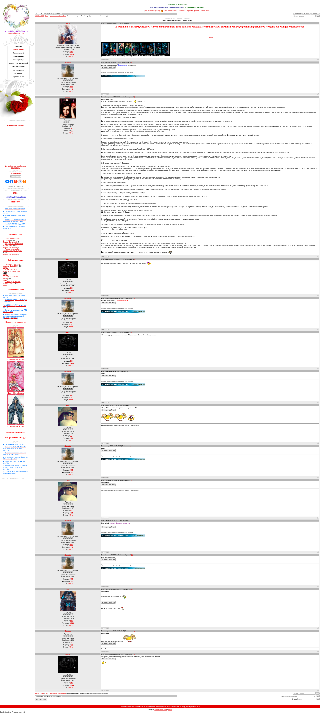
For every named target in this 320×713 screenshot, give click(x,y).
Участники (182, 10)
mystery (67, 96)
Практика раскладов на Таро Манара (78, 16)
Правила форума (193, 10)
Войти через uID (15, 176)
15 (135, 654)
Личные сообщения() (152, 10)
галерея (210, 37)
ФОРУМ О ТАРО (39, 16)
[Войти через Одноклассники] (24, 181)
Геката (68, 23)
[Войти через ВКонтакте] (7, 181)
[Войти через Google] (20, 181)
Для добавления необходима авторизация (15, 167)
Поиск (203, 10)
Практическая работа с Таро (58, 16)
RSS (207, 10)
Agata (68, 405)
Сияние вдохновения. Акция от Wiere (11, 282)
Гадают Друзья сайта (10, 242)
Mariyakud (68, 631)
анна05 (68, 259)
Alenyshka (67, 62)
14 (134, 631)
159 (57, 13)
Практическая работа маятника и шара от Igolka (12, 250)
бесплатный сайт (160, 710)
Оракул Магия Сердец (16, 360)
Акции (5, 268)
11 (131, 520)
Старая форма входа (15, 186)
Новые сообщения (170, 10)
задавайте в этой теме (16, 33)
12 (132, 555)
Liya (67, 589)
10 (131, 480)
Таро (46, 16)
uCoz (170, 710)
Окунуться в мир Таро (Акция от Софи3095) (11, 265)
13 (132, 589)
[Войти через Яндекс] (16, 181)
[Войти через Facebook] (11, 181)
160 (59, 13)
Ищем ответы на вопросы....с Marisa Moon (11, 270)
